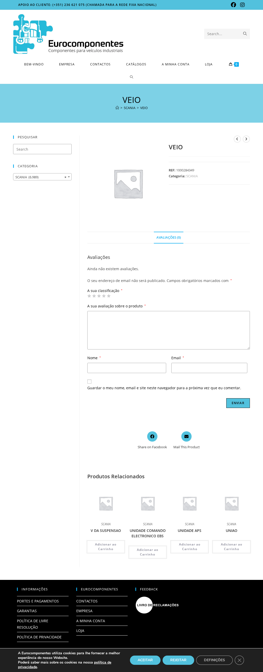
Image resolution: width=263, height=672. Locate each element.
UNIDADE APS (189, 530)
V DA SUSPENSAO (106, 530)
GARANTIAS (27, 610)
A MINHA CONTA (90, 620)
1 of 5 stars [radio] (89, 296)
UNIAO (231, 530)
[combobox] (42, 176)
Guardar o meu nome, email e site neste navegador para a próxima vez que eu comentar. (164, 387)
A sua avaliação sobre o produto (116, 306)
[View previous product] (237, 139)
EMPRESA (84, 610)
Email (177, 357)
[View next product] (246, 139)
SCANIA (192, 176)
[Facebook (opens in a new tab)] (233, 4)
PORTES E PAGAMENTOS (38, 601)
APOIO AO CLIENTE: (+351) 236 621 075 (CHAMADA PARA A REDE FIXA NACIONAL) (87, 5)
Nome (94, 357)
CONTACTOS (87, 601)
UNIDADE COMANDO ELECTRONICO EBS (148, 533)
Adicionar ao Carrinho (105, 546)
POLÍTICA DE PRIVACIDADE (39, 637)
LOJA (80, 630)
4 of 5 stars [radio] (104, 296)
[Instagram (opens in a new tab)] (241, 4)
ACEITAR (145, 660)
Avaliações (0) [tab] (168, 237)
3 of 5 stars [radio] (99, 296)
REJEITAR (178, 660)
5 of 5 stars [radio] (108, 296)
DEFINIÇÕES (214, 660)
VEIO (144, 107)
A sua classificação (105, 291)
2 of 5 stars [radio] (94, 296)
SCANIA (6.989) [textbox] (40, 177)
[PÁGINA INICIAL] (117, 107)
